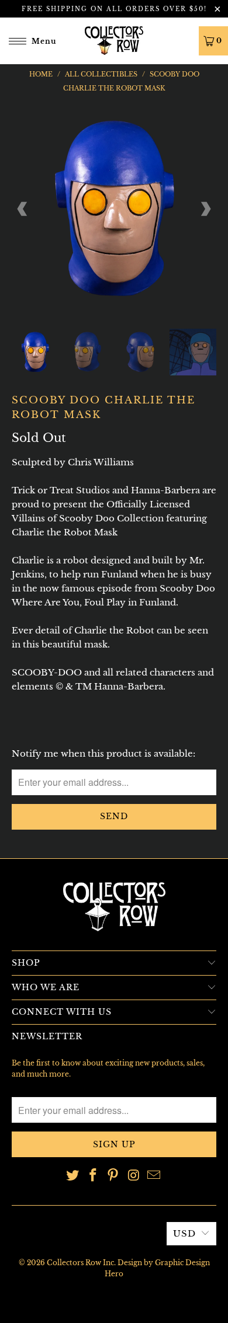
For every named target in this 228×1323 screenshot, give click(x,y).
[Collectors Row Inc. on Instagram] (134, 1176)
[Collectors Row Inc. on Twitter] (73, 1176)
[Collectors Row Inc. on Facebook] (93, 1176)
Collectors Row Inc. (81, 1262)
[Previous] (22, 209)
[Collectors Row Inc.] (114, 41)
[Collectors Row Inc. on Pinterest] (113, 1176)
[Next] (205, 209)
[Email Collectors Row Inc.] (154, 1176)
